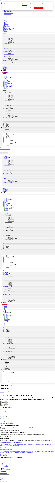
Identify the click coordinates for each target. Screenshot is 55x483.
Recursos (4, 64)
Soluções (4, 33)
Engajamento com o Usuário (9, 54)
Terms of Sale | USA (3, 473)
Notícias (5, 68)
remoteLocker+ (10, 47)
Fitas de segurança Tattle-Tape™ (13, 59)
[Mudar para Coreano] (6, 88)
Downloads (6, 67)
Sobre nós (7, 129)
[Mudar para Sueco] (5, 84)
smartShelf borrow (11, 42)
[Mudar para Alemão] (6, 78)
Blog (5, 66)
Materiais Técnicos (7, 56)
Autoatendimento (7, 36)
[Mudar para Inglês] (5, 76)
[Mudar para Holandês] (6, 80)
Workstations (10, 120)
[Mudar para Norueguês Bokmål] (8, 83)
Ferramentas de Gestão (8, 60)
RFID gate (9, 53)
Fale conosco (2, 392)
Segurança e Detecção (8, 51)
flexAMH (9, 50)
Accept (38, 7)
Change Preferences (30, 7)
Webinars (7, 126)
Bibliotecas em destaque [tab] (4, 402)
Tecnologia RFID (7, 35)
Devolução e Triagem (8, 48)
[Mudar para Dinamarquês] (7, 81)
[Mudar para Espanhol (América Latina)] (9, 85)
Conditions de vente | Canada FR (5, 475)
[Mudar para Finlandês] (6, 82)
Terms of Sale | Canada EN (4, 474)
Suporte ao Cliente (5, 17)
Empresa (4, 70)
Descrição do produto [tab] (3, 401)
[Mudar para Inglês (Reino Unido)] (8, 77)
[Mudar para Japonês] (6, 87)
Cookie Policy (24, 5)
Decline (47, 7)
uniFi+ (9, 55)
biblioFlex (6, 34)
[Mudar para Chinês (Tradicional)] (8, 86)
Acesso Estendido (7, 43)
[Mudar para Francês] (6, 79)
